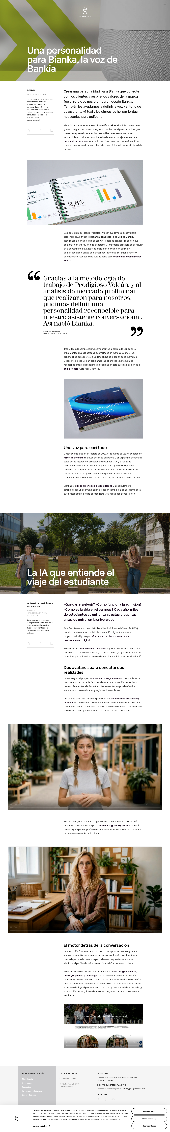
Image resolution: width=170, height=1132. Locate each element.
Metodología (27, 1079)
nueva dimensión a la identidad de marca (111, 125)
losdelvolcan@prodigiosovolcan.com (124, 1077)
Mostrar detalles (40, 1126)
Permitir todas (149, 1111)
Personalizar (147, 1119)
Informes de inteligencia (32, 1091)
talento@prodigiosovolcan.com (134, 1089)
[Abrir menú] (165, 5)
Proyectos (26, 1087)
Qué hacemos (27, 1083)
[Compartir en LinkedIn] (51, 130)
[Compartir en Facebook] (40, 130)
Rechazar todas (149, 1126)
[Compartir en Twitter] (29, 130)
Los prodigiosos (29, 1095)
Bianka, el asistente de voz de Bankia (112, 236)
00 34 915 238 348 (106, 1080)
